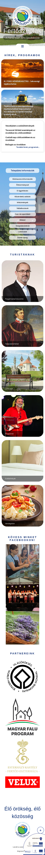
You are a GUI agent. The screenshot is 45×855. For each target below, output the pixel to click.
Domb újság (22, 238)
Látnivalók (22, 232)
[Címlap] (22, 16)
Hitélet (22, 220)
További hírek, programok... (28, 147)
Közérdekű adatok (22, 197)
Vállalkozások (22, 208)
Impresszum (22, 851)
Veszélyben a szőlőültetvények (19, 126)
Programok (9, 434)
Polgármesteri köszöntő (14, 299)
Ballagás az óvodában (15, 144)
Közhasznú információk (23, 179)
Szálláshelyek (10, 479)
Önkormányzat (22, 185)
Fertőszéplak (22, 30)
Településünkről (23, 226)
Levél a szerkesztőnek (22, 847)
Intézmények (22, 202)
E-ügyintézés (22, 191)
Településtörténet (12, 344)
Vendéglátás (10, 524)
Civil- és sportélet (22, 214)
